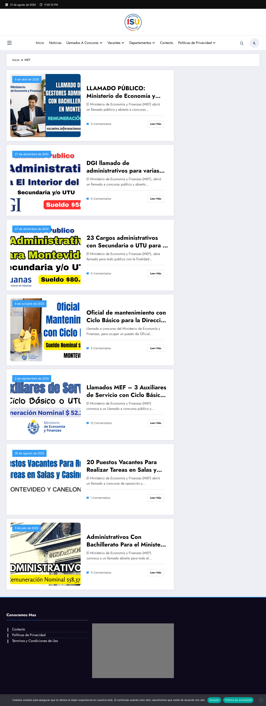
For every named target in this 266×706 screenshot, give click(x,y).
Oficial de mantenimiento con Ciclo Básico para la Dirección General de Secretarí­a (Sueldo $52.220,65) (126, 316)
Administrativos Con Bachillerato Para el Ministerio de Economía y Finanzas (127, 540)
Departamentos (140, 42)
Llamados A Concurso (82, 42)
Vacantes (113, 42)
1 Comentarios (100, 498)
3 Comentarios (101, 348)
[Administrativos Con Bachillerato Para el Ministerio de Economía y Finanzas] (45, 554)
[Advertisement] (133, 650)
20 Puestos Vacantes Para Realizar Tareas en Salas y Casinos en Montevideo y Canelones (121, 465)
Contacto (166, 42)
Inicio (40, 42)
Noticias (55, 42)
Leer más (155, 124)
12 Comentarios (101, 423)
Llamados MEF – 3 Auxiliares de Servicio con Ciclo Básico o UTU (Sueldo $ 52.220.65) (126, 391)
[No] (261, 700)
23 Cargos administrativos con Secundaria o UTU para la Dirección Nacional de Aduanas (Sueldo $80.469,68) (126, 241)
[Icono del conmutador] (9, 43)
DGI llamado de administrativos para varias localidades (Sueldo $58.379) (127, 166)
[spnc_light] (254, 43)
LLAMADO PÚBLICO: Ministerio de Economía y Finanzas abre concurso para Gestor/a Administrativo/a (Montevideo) (125, 92)
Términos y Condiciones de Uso (35, 640)
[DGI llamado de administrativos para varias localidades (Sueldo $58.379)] (45, 180)
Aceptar (214, 700)
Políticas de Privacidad (195, 42)
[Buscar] (242, 43)
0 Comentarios (101, 124)
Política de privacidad (238, 700)
